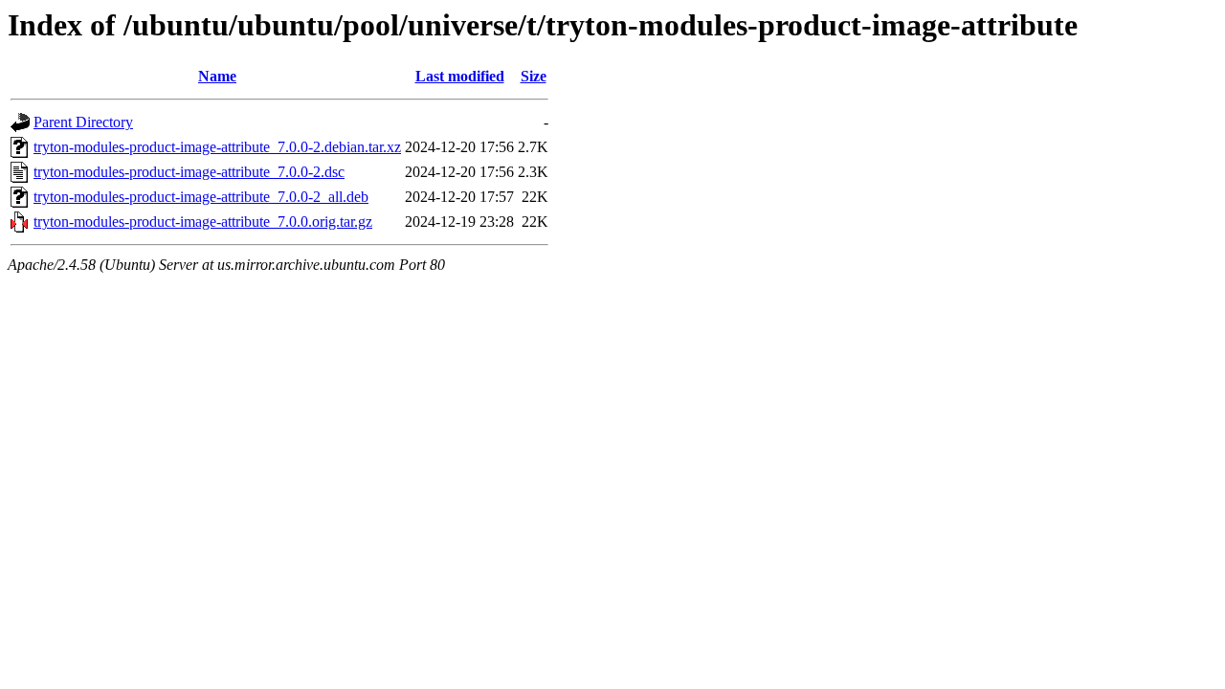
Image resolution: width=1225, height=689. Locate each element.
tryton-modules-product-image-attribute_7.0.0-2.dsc (189, 172)
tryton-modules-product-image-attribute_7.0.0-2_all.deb (200, 197)
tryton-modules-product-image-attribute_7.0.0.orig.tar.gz (202, 221)
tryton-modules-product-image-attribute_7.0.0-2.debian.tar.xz (217, 147)
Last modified (459, 76)
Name (217, 76)
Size (533, 76)
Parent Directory (83, 122)
